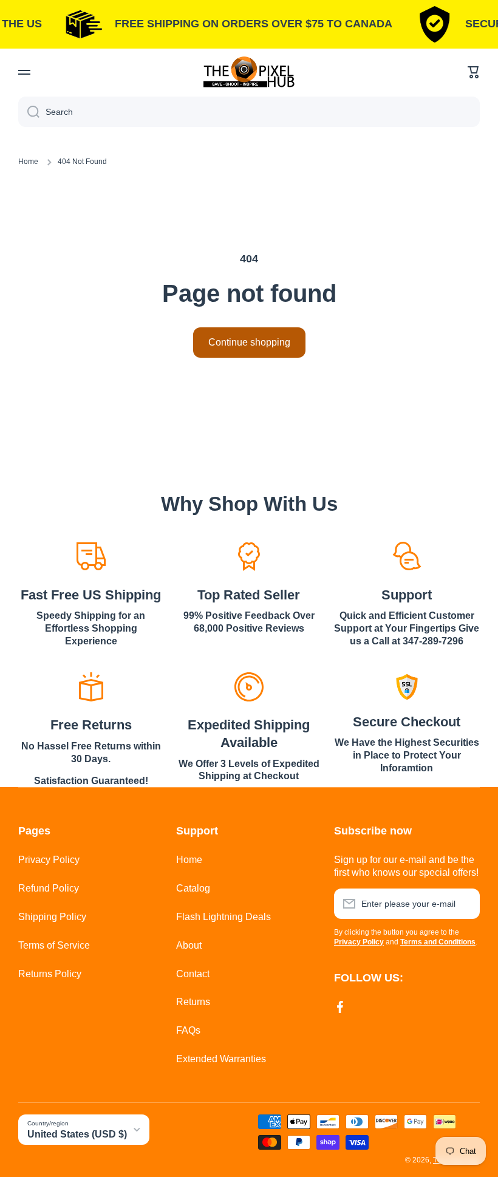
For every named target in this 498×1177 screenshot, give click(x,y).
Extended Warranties (221, 1059)
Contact (193, 974)
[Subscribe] (464, 904)
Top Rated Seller (248, 594)
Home (28, 161)
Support (406, 594)
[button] (474, 72)
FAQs (188, 1030)
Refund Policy (48, 888)
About (189, 945)
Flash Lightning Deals (223, 917)
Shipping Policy (52, 917)
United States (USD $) (77, 1134)
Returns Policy (49, 974)
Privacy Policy (49, 860)
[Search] (28, 112)
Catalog (193, 888)
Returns (193, 1002)
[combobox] (249, 112)
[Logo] (249, 71)
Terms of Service (54, 945)
